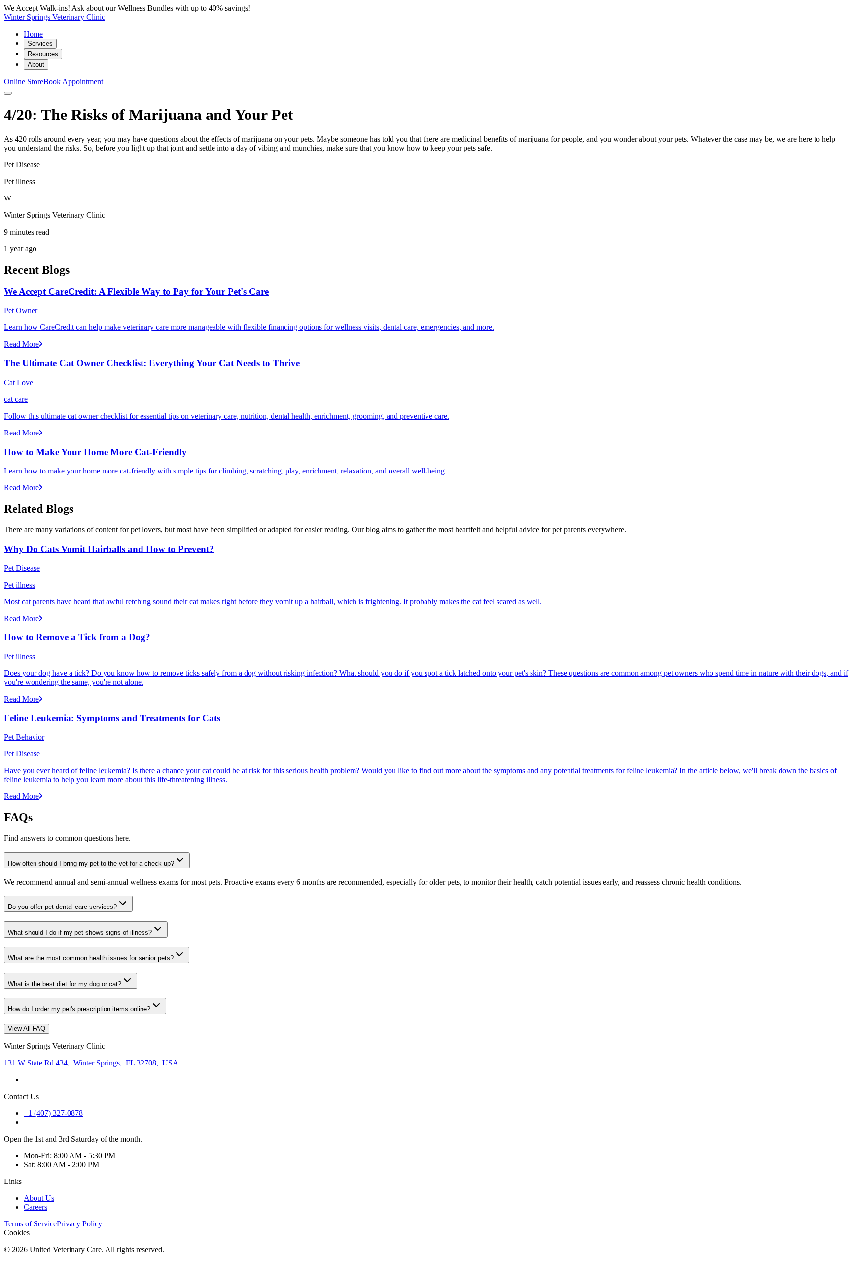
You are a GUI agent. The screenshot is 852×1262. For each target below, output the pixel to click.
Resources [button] (43, 54)
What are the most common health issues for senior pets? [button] (91, 958)
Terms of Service (30, 1224)
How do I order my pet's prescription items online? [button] (79, 1009)
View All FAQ (26, 1028)
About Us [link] (39, 1198)
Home (33, 34)
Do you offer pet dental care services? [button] (62, 906)
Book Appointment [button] (73, 82)
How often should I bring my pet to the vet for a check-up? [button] (91, 863)
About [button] (36, 64)
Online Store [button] (23, 82)
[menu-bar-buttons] (8, 93)
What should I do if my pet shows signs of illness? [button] (80, 932)
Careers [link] (35, 1207)
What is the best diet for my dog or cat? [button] (64, 983)
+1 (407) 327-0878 (53, 1113)
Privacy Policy (79, 1224)
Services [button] (40, 43)
